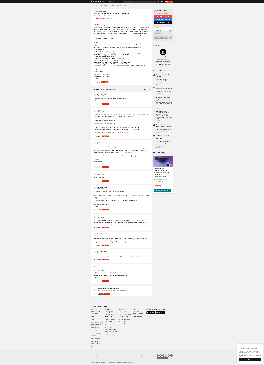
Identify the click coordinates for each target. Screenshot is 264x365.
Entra (99, 293)
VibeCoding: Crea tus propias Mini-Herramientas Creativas (162, 172)
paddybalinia (160, 131)
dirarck (98, 142)
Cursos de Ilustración (96, 311)
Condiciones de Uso (167, 37)
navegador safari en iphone (163, 87)
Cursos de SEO (108, 327)
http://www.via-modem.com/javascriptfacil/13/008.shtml (110, 272)
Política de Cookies (167, 38)
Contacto (125, 355)
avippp (159, 120)
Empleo (101, 355)
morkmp (159, 93)
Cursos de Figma (122, 323)
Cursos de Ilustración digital (111, 314)
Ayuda (136, 355)
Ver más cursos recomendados (160, 197)
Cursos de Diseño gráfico (110, 319)
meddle (99, 110)
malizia (98, 173)
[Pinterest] (163, 355)
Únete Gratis (106, 293)
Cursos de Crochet (109, 332)
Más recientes (147, 89)
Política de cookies (119, 362)
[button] (120, 1)
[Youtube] (171, 355)
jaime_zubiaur (160, 82)
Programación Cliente (103, 5)
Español (142, 355)
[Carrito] (158, 1)
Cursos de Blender (123, 321)
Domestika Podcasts (95, 356)
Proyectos (111, 1)
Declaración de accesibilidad (129, 362)
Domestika (121, 355)
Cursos (92, 355)
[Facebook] (158, 355)
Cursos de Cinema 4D (123, 317)
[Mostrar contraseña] (170, 30)
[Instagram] (166, 355)
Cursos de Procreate (123, 316)
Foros (95, 5)
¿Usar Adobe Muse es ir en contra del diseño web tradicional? (162, 137)
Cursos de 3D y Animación (97, 322)
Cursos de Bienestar (95, 343)
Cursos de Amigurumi (109, 334)
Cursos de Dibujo (109, 316)
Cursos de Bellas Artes (110, 321)
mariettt (104, 15)
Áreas (107, 309)
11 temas (159, 64)
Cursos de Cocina (95, 341)
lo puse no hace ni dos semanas (119, 132)
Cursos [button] (104, 1)
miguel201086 (161, 146)
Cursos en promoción (137, 316)
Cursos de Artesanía (109, 317)
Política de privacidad (111, 362)
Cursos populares (136, 314)
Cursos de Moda (95, 327)
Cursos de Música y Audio (97, 336)
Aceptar (250, 359)
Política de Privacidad (159, 38)
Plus (117, 1)
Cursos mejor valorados (138, 313)
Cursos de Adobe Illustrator (125, 314)
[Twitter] (160, 355)
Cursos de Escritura (95, 329)
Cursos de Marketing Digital (111, 331)
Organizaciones (126, 356)
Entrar (161, 1)
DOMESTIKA (96, 1)
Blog (133, 355)
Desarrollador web (160, 124)
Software (122, 309)
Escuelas (112, 355)
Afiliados (120, 356)
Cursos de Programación (110, 329)
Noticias (129, 355)
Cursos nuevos (136, 311)
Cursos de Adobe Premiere (125, 319)
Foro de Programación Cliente (100, 11)
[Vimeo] (169, 355)
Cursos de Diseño (95, 320)
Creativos (108, 355)
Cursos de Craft (94, 313)
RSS (93, 300)
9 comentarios (111, 15)
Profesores (132, 356)
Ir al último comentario (108, 89)
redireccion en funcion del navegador (112, 13)
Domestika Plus (103, 356)
